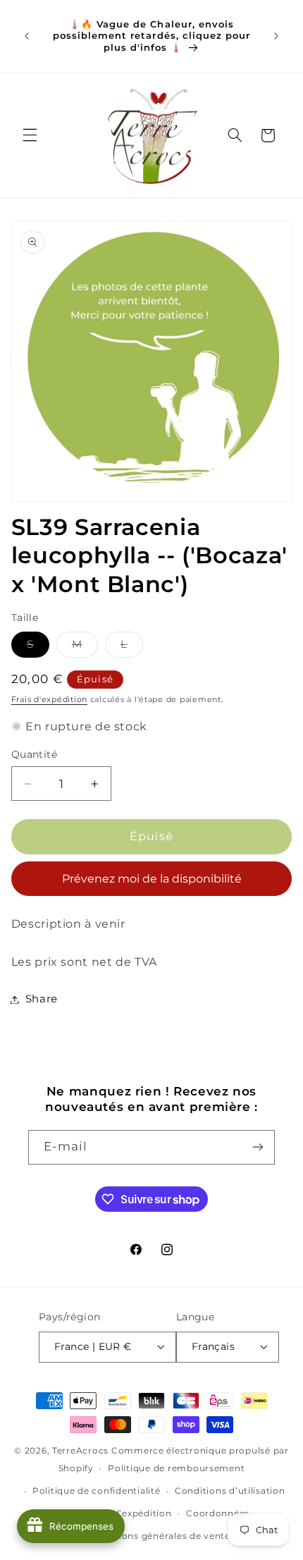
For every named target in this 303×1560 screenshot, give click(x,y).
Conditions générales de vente (158, 1536)
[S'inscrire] (258, 1147)
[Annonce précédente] (26, 35)
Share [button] (41, 999)
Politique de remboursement (176, 1468)
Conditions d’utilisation (230, 1491)
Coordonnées (217, 1513)
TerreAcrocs (80, 1451)
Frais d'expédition (49, 699)
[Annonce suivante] (276, 35)
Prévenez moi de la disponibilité (152, 878)
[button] (29, 135)
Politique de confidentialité (96, 1491)
